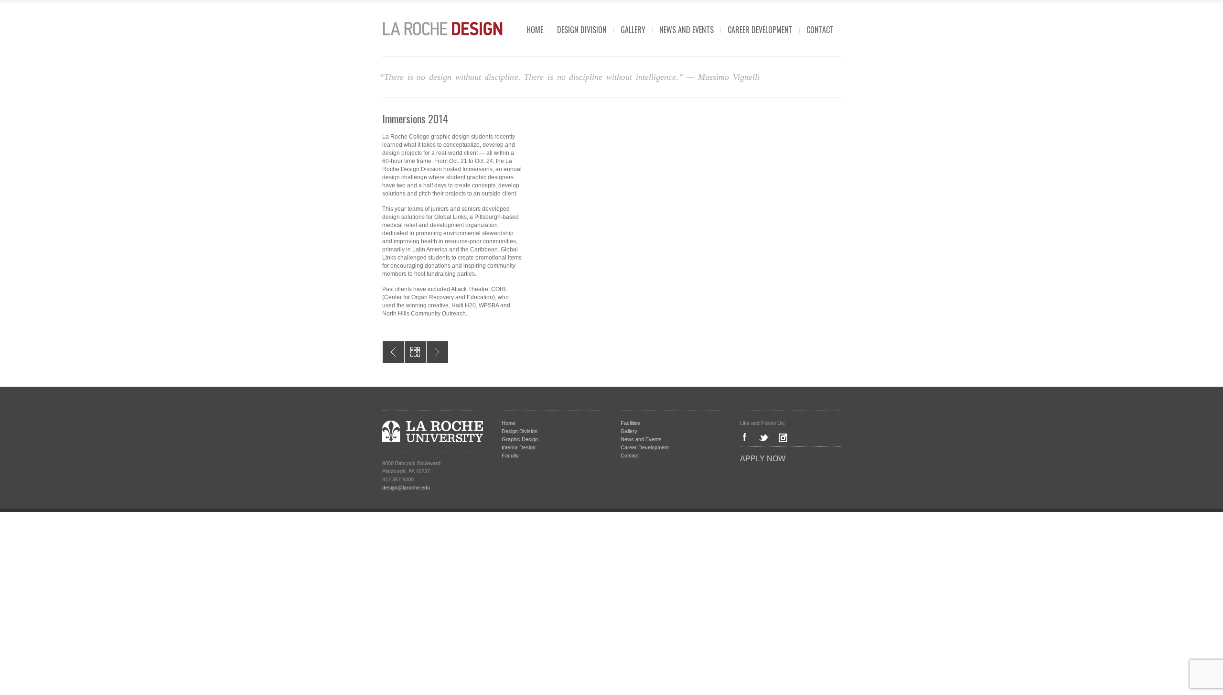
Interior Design (519, 447)
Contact (820, 29)
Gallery (633, 29)
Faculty (510, 455)
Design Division (582, 29)
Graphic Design (520, 439)
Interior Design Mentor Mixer (393, 352)
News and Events (686, 29)
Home (534, 29)
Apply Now (762, 459)
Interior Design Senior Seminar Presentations (437, 352)
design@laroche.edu (406, 487)
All (415, 352)
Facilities (631, 423)
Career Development (760, 29)
